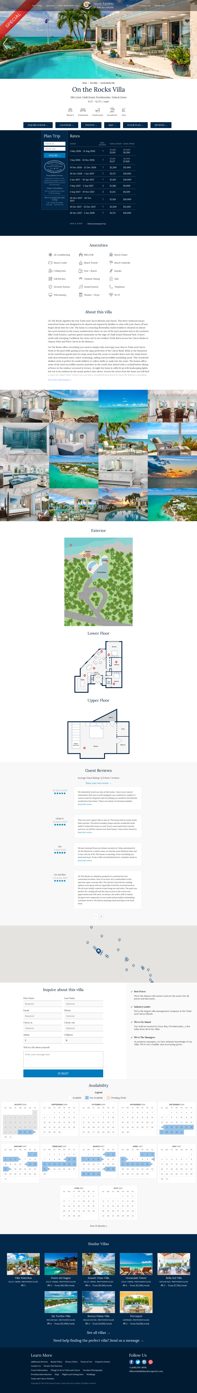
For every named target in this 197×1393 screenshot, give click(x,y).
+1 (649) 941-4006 (137, 1367)
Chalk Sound (88, 97)
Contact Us (144, 5)
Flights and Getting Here (73, 1374)
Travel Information (39, 1370)
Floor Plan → (135, 125)
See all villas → (98, 1332)
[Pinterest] (150, 1362)
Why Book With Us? (68, 5)
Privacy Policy (71, 1361)
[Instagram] (144, 1362)
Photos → (91, 125)
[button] (137, 969)
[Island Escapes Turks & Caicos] (98, 6)
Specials (50, 5)
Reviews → (161, 125)
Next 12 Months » (98, 1226)
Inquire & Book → (38, 125)
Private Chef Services (53, 1366)
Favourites (160, 5)
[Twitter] (137, 1362)
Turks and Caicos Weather (42, 1378)
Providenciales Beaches (41, 1374)
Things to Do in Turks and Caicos (65, 1370)
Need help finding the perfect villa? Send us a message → (98, 1340)
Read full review (85, 804)
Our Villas (37, 5)
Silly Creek (76, 97)
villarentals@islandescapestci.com (146, 1371)
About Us (130, 5)
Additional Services (39, 1361)
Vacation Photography (93, 1370)
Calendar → (67, 125)
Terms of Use (86, 1361)
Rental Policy (56, 1361)
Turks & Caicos (119, 97)
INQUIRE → (55, 155)
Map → (112, 125)
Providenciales (103, 97)
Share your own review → (98, 783)
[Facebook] (131, 1362)
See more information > (59, 379)
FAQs (57, 1374)
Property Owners (102, 1361)
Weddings (90, 1374)
